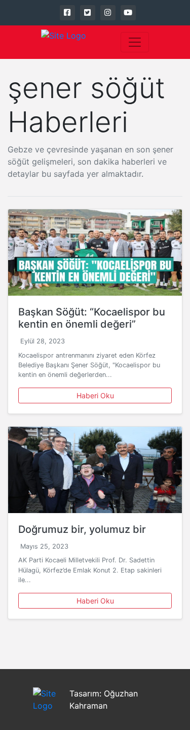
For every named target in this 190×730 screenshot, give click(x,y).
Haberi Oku (95, 395)
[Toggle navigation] (135, 42)
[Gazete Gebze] (63, 42)
